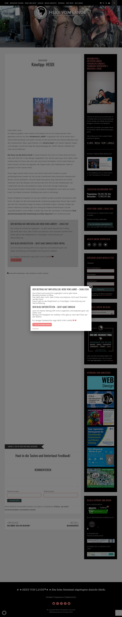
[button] (4, 613)
